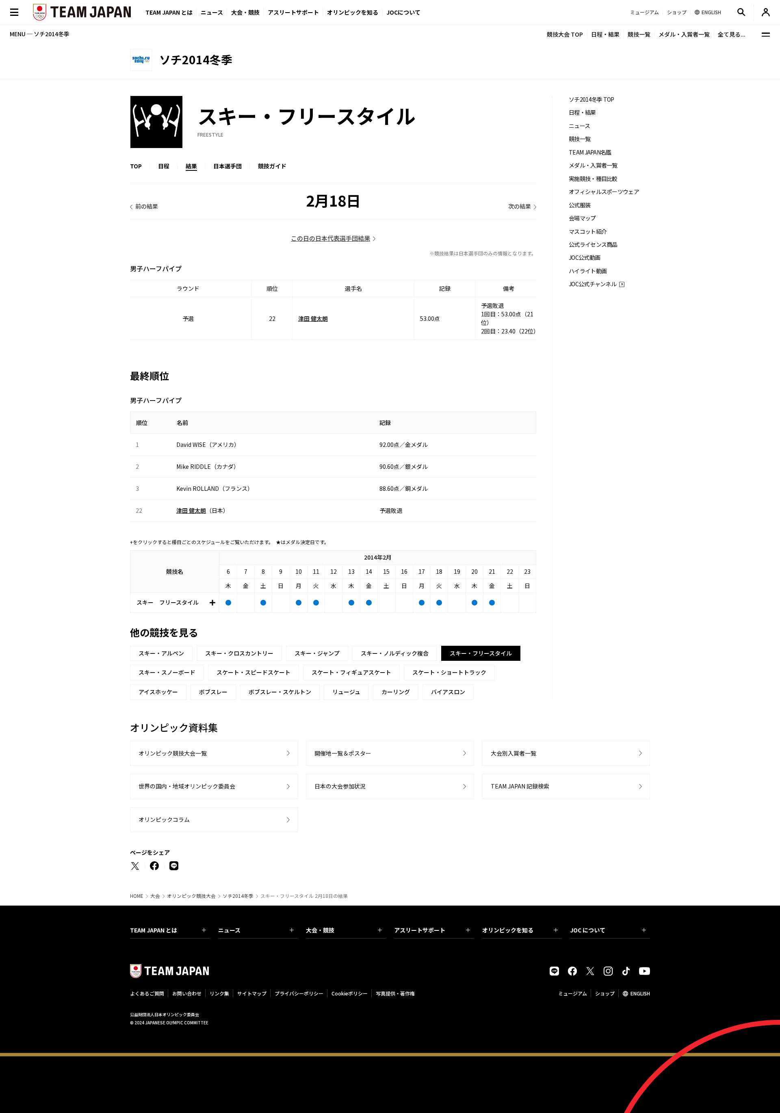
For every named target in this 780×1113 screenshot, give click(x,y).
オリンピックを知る (352, 12)
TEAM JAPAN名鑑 (590, 152)
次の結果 (519, 206)
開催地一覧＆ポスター (342, 753)
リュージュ (346, 692)
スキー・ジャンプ (317, 653)
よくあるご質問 (147, 993)
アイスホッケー (158, 692)
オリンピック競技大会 (191, 896)
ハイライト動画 (588, 271)
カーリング (395, 692)
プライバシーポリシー (299, 993)
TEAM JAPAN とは (153, 930)
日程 (163, 166)
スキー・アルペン (161, 653)
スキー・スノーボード (167, 672)
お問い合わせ (187, 993)
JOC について (587, 930)
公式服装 (579, 205)
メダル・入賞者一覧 (684, 34)
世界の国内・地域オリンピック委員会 (187, 786)
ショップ (605, 993)
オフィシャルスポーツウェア (604, 192)
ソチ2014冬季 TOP (591, 99)
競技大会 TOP (565, 34)
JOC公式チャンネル (592, 284)
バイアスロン (448, 692)
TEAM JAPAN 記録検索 (520, 786)
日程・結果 (605, 34)
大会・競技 (320, 930)
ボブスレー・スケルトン (280, 692)
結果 (191, 166)
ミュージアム (572, 993)
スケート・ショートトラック (449, 672)
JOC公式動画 (584, 257)
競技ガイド (272, 166)
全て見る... (731, 34)
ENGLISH (640, 993)
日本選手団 (227, 166)
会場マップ (582, 218)
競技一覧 (639, 34)
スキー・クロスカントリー (239, 653)
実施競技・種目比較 (593, 179)
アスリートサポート (293, 12)
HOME (136, 896)
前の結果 (146, 206)
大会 (155, 896)
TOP (136, 166)
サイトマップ (251, 993)
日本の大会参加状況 (340, 786)
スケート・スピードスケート (253, 672)
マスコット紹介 (588, 231)
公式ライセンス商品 (593, 244)
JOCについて (403, 12)
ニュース (212, 12)
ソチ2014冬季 (238, 896)
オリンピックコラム (164, 819)
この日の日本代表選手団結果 (330, 238)
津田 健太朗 (313, 318)
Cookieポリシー (350, 993)
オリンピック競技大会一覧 (173, 753)
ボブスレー (213, 692)
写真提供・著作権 (395, 993)
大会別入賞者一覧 (513, 753)
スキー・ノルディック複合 (395, 653)
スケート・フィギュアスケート (351, 672)
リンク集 (219, 993)
